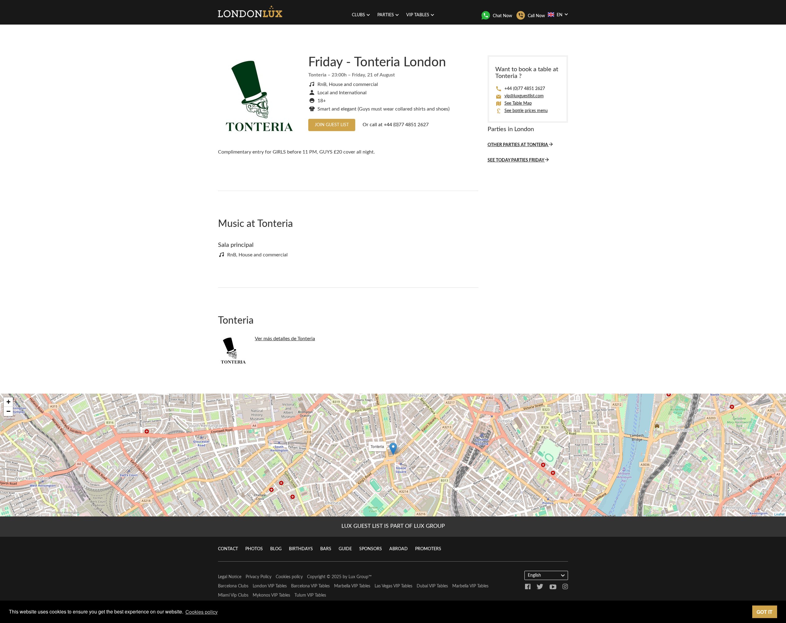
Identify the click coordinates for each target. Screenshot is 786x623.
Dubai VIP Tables (432, 586)
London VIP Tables (270, 586)
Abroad (398, 549)
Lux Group (358, 577)
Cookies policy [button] (201, 611)
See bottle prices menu (526, 111)
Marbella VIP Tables (352, 586)
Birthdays (301, 549)
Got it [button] (764, 611)
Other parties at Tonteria (518, 145)
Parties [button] (385, 15)
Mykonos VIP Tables (271, 595)
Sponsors (370, 549)
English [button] (534, 575)
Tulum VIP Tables (310, 595)
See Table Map (518, 103)
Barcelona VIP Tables (310, 586)
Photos (254, 549)
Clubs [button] (358, 15)
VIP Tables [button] (417, 15)
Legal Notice (229, 577)
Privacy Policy (258, 577)
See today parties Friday (516, 160)
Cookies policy (289, 577)
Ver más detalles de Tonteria (285, 338)
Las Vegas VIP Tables (393, 586)
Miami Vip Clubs (233, 595)
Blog (276, 549)
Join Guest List (332, 125)
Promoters (428, 549)
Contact (228, 549)
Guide (345, 549)
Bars (325, 549)
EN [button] (559, 15)
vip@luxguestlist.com (524, 96)
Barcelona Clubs (233, 586)
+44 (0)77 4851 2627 (406, 124)
